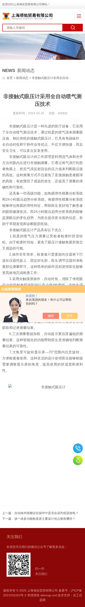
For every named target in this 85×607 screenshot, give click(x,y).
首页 (10, 78)
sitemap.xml (48, 595)
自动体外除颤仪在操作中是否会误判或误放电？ (46, 513)
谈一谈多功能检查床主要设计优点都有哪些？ (44, 518)
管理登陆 (33, 595)
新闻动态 (22, 78)
